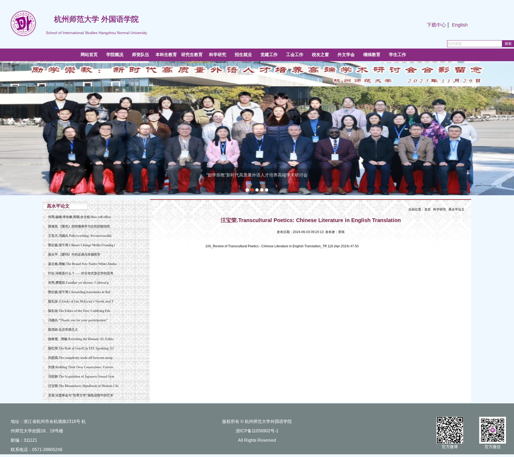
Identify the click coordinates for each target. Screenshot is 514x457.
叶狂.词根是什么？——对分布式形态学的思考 (80, 273)
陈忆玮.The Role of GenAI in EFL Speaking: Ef (81, 348)
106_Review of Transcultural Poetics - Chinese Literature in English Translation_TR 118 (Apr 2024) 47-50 (282, 246)
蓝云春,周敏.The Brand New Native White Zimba (82, 264)
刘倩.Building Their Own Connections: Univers (81, 367)
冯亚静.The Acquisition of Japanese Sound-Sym (81, 376)
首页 (427, 209)
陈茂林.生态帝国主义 (63, 329)
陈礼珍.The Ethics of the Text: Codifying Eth (79, 311)
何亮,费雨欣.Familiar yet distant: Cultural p (78, 283)
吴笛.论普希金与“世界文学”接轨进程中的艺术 (80, 395)
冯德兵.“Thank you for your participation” (78, 320)
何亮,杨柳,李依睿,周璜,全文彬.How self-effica (79, 217)
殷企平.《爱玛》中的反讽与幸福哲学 (74, 254)
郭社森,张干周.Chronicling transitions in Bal (79, 292)
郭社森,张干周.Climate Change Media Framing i (81, 245)
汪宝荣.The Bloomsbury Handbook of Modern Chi (83, 386)
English (460, 25)
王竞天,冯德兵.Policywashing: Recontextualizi (79, 236)
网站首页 (89, 54)
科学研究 (439, 209)
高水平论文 (456, 209)
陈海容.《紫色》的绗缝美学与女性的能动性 (79, 226)
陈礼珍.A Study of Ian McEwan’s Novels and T (81, 301)
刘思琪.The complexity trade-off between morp (80, 358)
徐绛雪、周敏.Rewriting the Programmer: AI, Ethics (81, 339)
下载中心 (436, 25)
